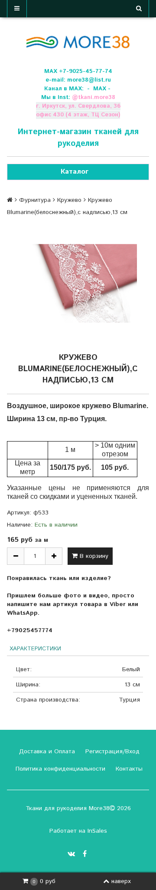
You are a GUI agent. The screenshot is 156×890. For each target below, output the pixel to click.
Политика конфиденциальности (59, 769)
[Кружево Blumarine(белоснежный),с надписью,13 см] (78, 283)
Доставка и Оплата (46, 751)
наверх (121, 881)
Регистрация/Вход (111, 751)
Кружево (69, 200)
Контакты (128, 769)
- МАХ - (98, 89)
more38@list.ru (89, 80)
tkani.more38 (96, 97)
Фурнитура (35, 200)
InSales (97, 831)
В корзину (93, 556)
